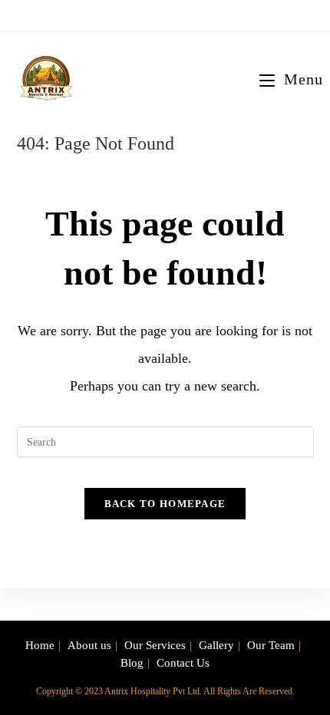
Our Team (271, 645)
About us (89, 645)
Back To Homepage (165, 503)
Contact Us (183, 663)
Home (39, 645)
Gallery (216, 645)
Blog (132, 663)
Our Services (155, 645)
